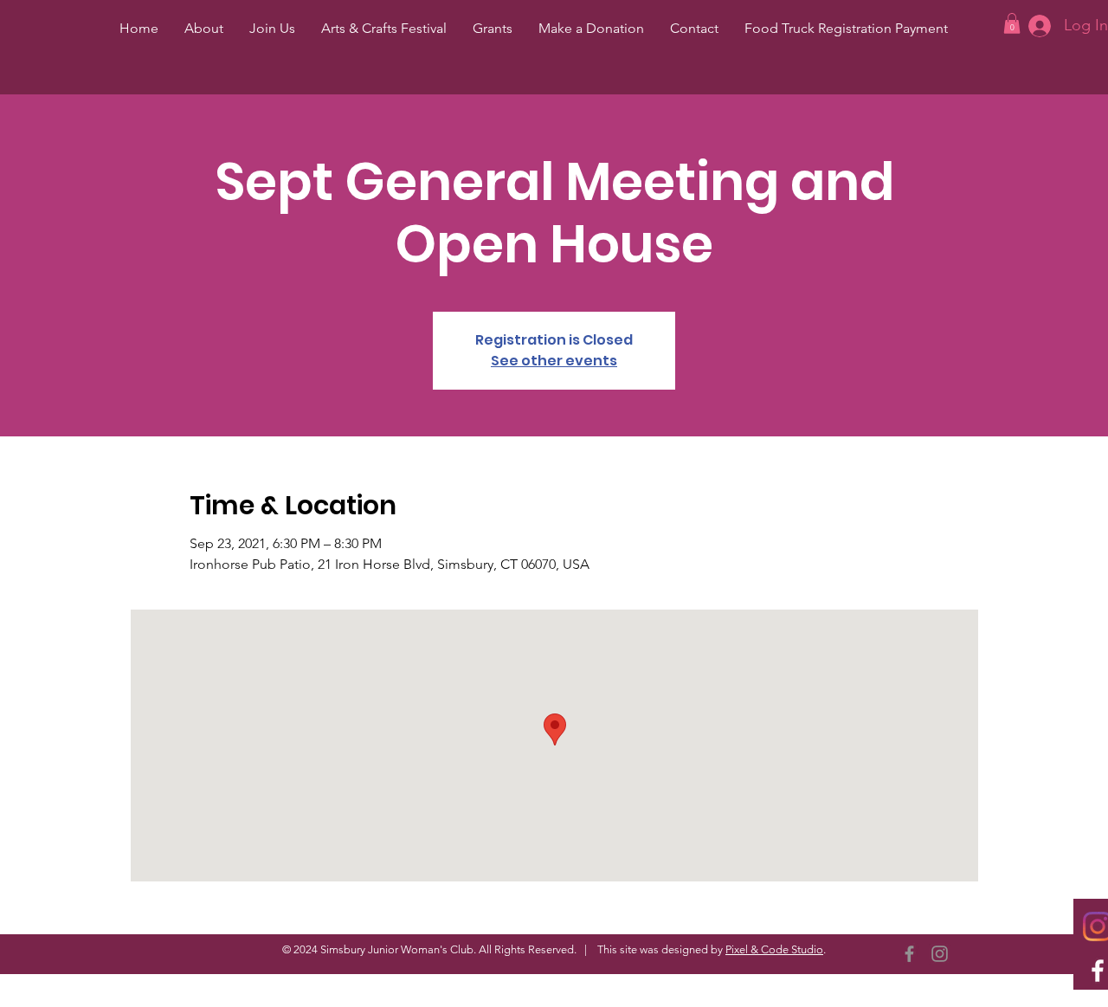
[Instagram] (939, 954)
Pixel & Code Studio (774, 949)
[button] (1012, 23)
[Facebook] (909, 954)
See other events (554, 361)
